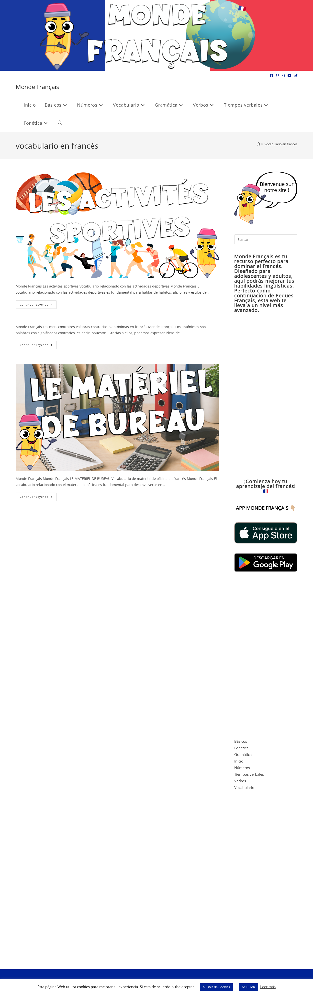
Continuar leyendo (38, 305)
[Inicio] (258, 144)
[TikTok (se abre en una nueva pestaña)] (295, 75)
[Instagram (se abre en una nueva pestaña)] (283, 75)
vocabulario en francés (281, 144)
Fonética (241, 747)
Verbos (240, 780)
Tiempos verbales (249, 774)
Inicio (238, 761)
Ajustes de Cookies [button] (216, 987)
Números (242, 767)
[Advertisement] (265, 395)
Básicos (240, 741)
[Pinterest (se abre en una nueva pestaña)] (277, 75)
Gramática (243, 754)
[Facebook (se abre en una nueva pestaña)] (271, 75)
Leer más (268, 986)
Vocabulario (244, 787)
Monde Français (37, 87)
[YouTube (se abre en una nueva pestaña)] (289, 75)
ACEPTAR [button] (248, 987)
